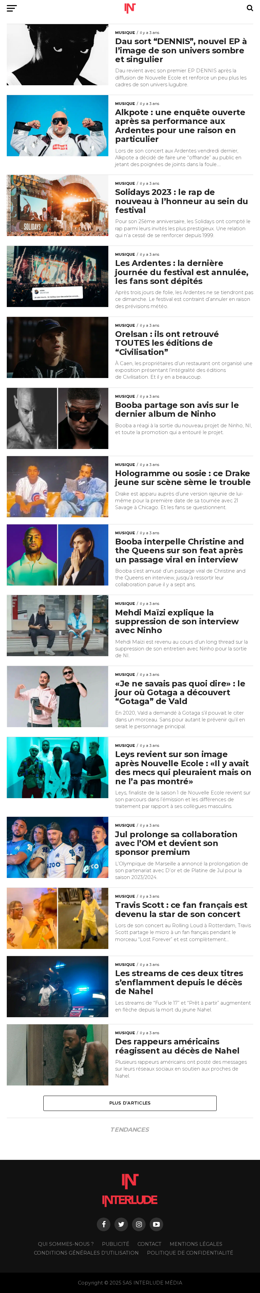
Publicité (115, 1244)
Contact (149, 1244)
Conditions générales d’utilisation (86, 1253)
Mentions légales (196, 1244)
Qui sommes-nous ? (66, 1244)
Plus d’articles (130, 1103)
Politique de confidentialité (190, 1253)
